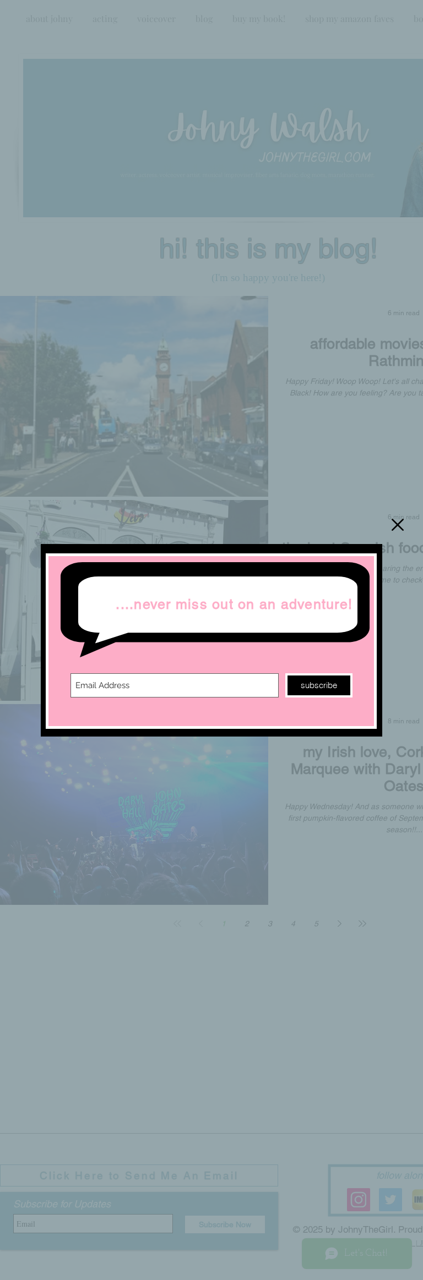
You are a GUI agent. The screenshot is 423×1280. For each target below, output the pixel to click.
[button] (398, 525)
